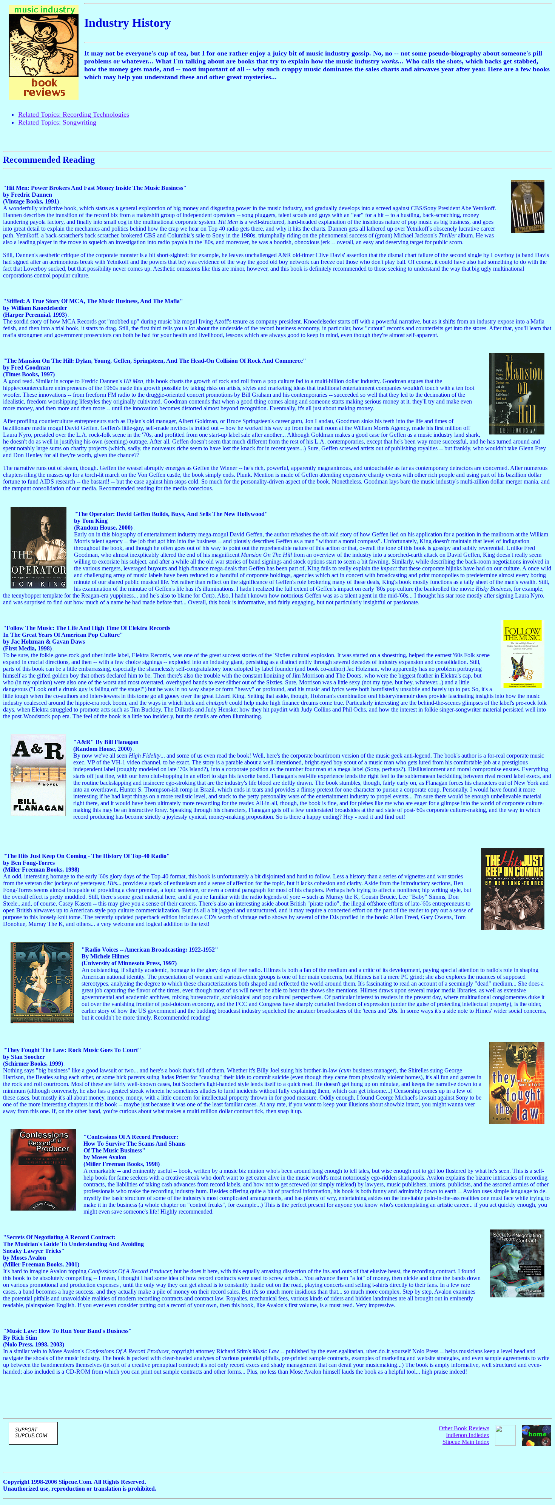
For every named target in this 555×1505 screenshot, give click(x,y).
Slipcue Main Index (465, 1442)
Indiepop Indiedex (467, 1435)
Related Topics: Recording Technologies (73, 114)
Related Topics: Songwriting (57, 122)
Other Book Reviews (464, 1428)
